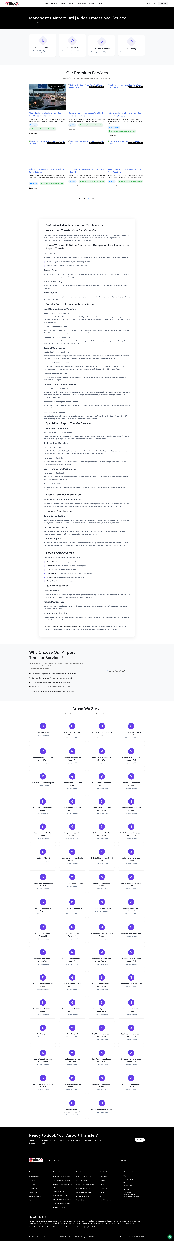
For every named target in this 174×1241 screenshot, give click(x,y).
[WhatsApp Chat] (170, 1237)
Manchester (103, 1176)
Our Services (33, 1180)
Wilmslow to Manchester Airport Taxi (62, 1186)
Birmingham (103, 1188)
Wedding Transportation (83, 1192)
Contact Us (32, 1200)
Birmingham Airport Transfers (62, 1199)
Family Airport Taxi (58, 1191)
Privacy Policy (80, 1237)
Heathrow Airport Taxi (59, 1207)
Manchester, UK (125, 1237)
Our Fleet (62, 3)
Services (71, 3)
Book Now (163, 3)
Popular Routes (81, 3)
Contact (99, 3)
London (102, 1192)
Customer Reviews (35, 1196)
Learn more (33, 133)
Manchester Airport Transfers (62, 1176)
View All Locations (105, 1200)
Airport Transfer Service (83, 1176)
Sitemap (91, 1237)
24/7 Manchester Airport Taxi (62, 1180)
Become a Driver (34, 1188)
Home (46, 3)
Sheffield (102, 1196)
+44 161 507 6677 (151, 3)
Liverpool (103, 1180)
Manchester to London (60, 1195)
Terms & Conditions (65, 1237)
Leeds (102, 1184)
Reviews (91, 3)
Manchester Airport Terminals (62, 1203)
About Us (54, 3)
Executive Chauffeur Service (85, 1184)
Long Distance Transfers (83, 1188)
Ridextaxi (142, 1236)
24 (93, 199)
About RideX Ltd (34, 1176)
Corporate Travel (81, 1180)
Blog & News (33, 1192)
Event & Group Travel (82, 1196)
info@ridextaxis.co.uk (129, 1185)
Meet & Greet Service (82, 1200)
